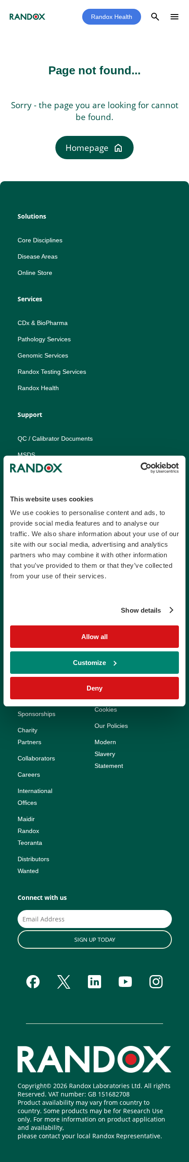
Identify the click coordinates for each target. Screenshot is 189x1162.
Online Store (35, 272)
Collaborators (36, 758)
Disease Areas (38, 256)
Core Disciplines (40, 240)
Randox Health (111, 16)
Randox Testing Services (52, 371)
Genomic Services (43, 355)
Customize (89, 662)
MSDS (26, 454)
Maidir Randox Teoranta (30, 830)
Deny (94, 688)
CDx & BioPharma (43, 322)
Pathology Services (44, 339)
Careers (29, 774)
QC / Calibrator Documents (55, 438)
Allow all (94, 636)
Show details (141, 610)
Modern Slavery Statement (108, 753)
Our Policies (111, 725)
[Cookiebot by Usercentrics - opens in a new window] (140, 468)
